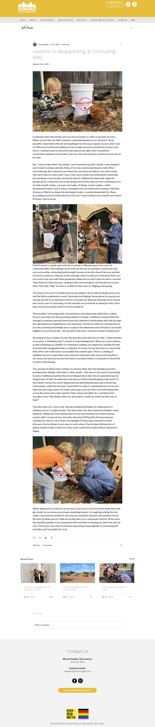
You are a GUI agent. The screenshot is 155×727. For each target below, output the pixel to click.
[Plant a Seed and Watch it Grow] (116, 573)
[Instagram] (134, 4)
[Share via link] (51, 537)
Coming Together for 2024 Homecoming (75, 588)
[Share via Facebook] (34, 537)
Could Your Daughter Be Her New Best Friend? (37, 588)
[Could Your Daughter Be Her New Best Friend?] (38, 573)
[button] (131, 28)
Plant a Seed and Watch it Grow (114, 588)
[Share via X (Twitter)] (40, 537)
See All (131, 559)
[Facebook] (128, 4)
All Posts (27, 28)
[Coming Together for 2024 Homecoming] (77, 573)
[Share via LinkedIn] (46, 537)
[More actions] (120, 44)
